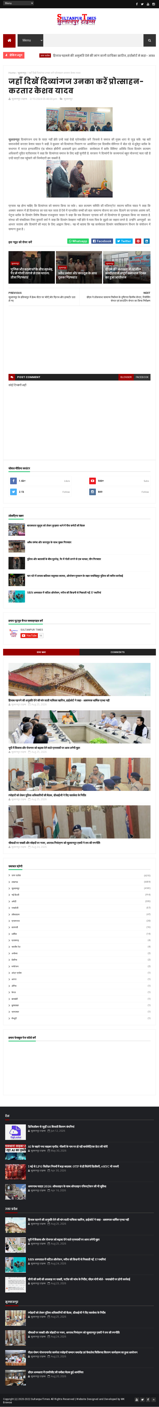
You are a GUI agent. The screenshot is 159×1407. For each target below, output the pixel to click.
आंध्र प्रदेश (17, 973)
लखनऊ (15, 882)
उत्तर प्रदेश (16, 875)
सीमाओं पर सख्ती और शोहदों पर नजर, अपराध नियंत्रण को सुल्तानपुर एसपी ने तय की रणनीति (54, 843)
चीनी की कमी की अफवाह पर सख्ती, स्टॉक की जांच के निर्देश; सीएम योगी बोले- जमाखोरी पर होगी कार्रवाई (79, 1279)
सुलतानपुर (15, 888)
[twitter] (142, 4)
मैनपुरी (14, 1018)
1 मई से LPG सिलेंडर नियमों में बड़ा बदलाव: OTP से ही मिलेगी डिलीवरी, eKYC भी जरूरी (73, 1166)
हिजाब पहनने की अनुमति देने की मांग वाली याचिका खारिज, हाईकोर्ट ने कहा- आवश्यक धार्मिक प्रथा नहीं (91, 56)
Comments (118, 652)
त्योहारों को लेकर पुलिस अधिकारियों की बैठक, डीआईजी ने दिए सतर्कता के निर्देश (47, 795)
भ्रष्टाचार (15, 1012)
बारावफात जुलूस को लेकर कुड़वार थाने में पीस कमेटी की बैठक (56, 525)
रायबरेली (15, 908)
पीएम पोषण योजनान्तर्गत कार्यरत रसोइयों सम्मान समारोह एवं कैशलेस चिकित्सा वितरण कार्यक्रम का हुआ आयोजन (82, 1352)
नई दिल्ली (15, 895)
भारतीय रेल (16, 947)
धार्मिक (14, 934)
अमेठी (14, 901)
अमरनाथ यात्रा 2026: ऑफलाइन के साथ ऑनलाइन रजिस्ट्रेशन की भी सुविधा (67, 1186)
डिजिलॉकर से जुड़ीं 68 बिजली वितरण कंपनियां (51, 1127)
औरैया (14, 986)
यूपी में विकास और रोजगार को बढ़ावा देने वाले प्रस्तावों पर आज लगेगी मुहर (44, 748)
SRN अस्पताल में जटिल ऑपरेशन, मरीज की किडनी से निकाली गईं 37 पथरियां (64, 592)
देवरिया (14, 960)
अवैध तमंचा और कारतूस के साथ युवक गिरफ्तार (77, 275)
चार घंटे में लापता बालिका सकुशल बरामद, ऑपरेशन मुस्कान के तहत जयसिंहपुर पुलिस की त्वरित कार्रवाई (75, 576)
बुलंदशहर (15, 1005)
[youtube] (148, 4)
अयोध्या (14, 953)
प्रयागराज (16, 921)
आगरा (14, 979)
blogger (126, 377)
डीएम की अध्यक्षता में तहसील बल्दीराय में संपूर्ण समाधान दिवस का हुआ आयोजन (125, 273)
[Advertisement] (79, 340)
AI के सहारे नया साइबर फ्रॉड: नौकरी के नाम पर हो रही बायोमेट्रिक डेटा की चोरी (68, 1146)
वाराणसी (15, 927)
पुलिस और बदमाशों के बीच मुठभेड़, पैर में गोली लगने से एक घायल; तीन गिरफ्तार (32, 273)
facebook (142, 377)
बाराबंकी (15, 999)
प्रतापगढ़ (15, 940)
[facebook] (137, 4)
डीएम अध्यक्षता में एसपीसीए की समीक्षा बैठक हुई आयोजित (55, 1372)
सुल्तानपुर (68, 99)
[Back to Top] (153, 1399)
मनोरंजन (15, 966)
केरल (14, 992)
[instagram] (153, 4)
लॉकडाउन (15, 914)
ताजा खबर (41, 652)
